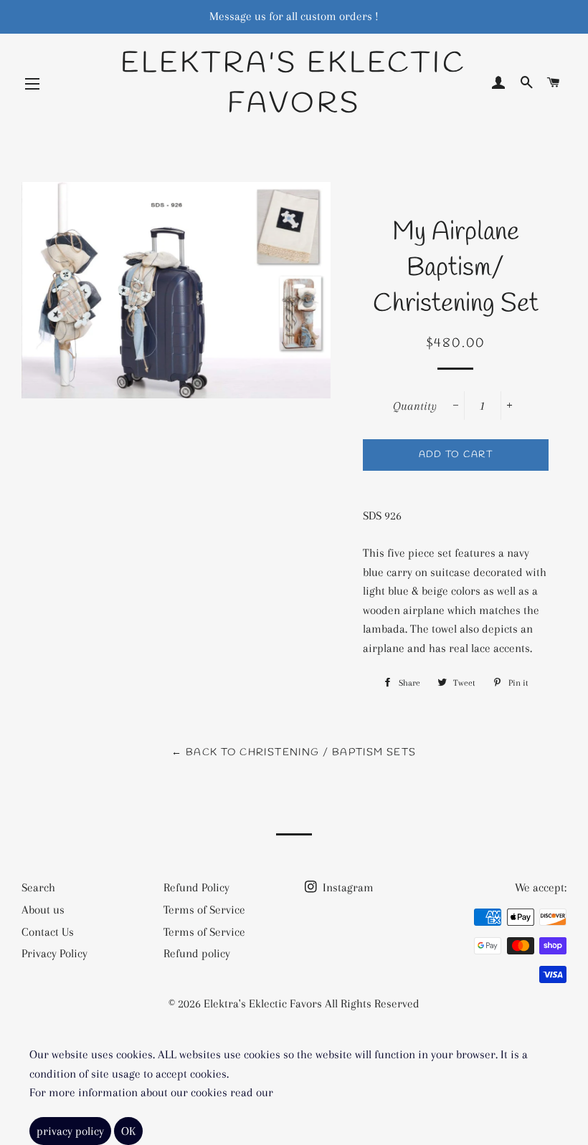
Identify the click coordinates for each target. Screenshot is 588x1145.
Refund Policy (196, 887)
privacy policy (70, 1131)
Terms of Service (204, 909)
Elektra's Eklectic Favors (293, 84)
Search (38, 887)
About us (43, 909)
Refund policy (196, 953)
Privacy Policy (54, 953)
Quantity (415, 406)
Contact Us (48, 932)
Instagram (347, 887)
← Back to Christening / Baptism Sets (293, 753)
